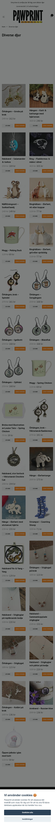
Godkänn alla (27, 812)
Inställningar (27, 819)
